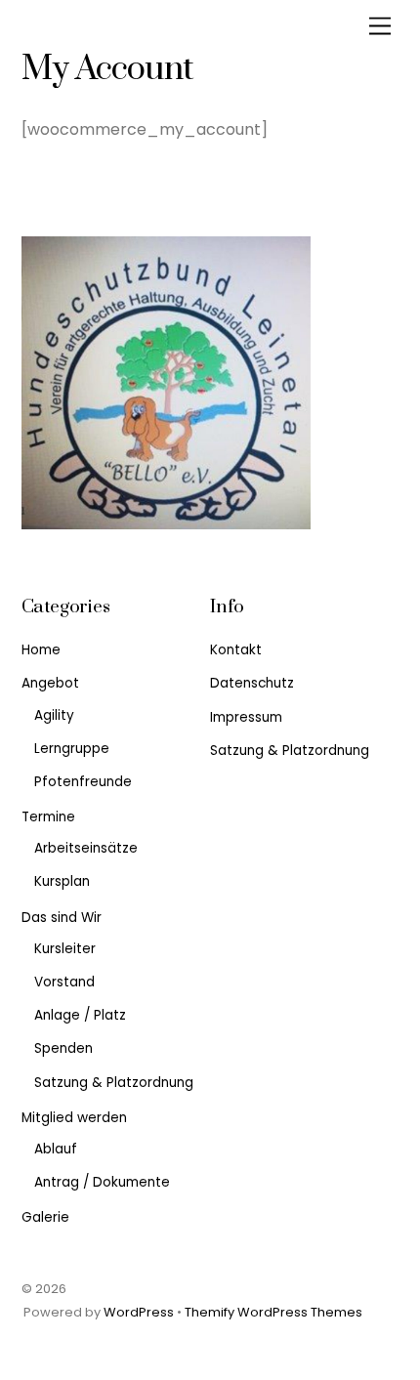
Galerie (45, 1217)
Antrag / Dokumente (102, 1182)
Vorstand (64, 982)
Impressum (246, 717)
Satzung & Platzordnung (113, 1082)
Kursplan (62, 881)
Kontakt (236, 650)
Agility (54, 715)
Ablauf (55, 1149)
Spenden (63, 1048)
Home (41, 650)
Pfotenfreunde (83, 782)
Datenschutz (252, 683)
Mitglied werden (74, 1117)
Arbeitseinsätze (86, 848)
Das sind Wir (61, 917)
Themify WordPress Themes (273, 1312)
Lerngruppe (71, 748)
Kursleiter (65, 949)
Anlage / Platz (80, 1015)
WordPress (139, 1312)
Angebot (50, 683)
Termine (48, 817)
